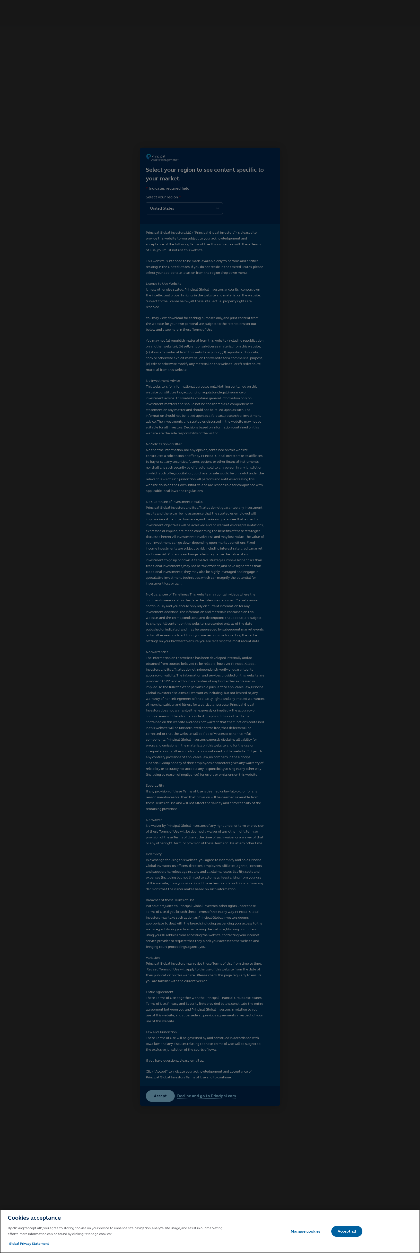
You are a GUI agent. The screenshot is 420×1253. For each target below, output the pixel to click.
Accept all (347, 1231)
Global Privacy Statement (29, 1244)
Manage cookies (305, 1231)
